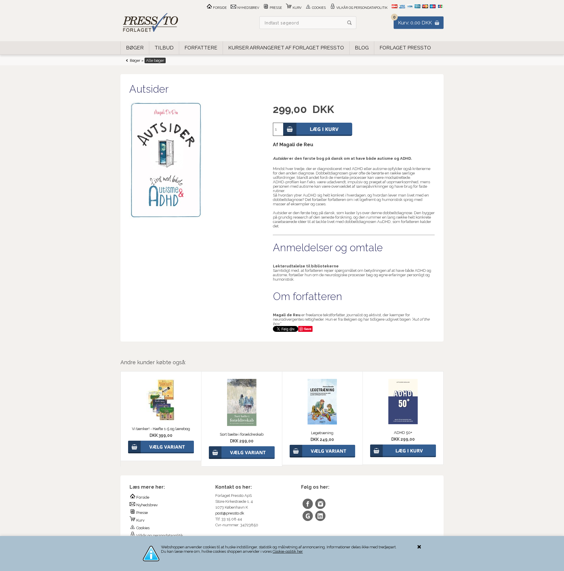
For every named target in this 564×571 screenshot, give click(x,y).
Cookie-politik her (288, 551)
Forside (219, 8)
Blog (362, 48)
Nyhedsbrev (247, 8)
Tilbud (164, 48)
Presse (275, 8)
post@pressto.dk (229, 513)
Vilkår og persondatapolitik (361, 8)
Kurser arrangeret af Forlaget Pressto (286, 48)
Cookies (318, 8)
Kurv (296, 8)
